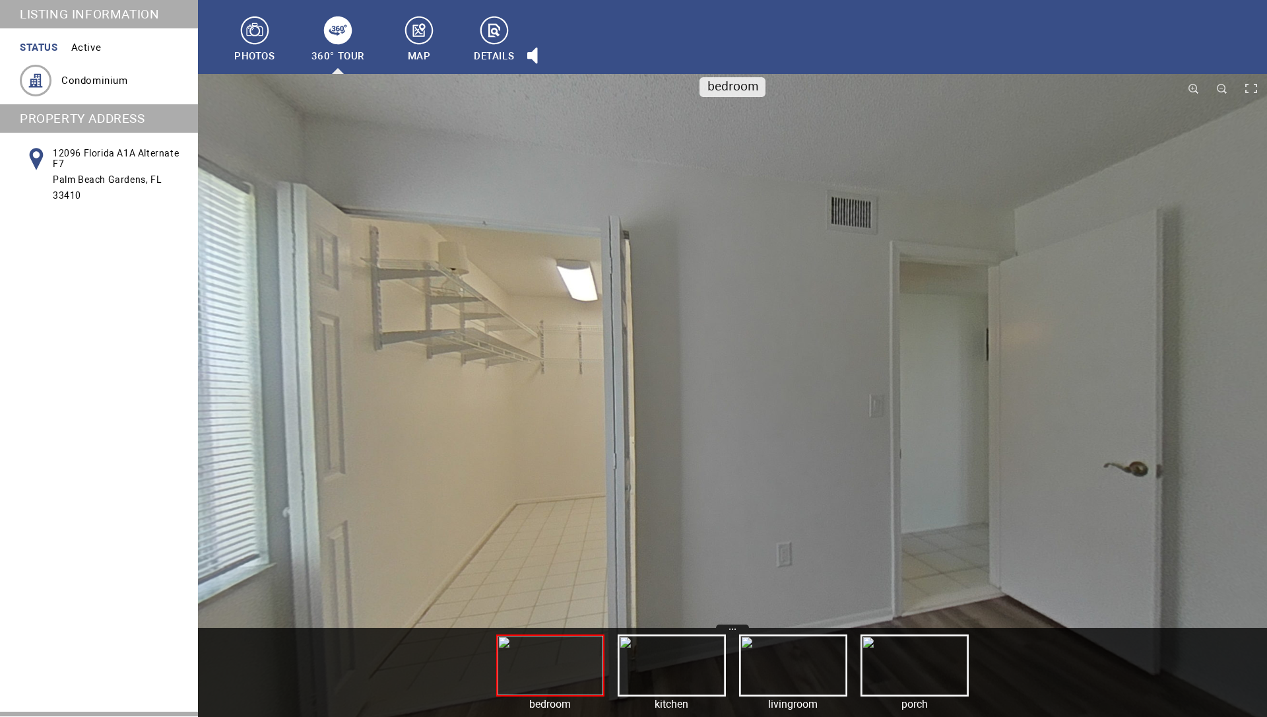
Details (494, 56)
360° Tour (337, 56)
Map (419, 56)
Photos (254, 56)
